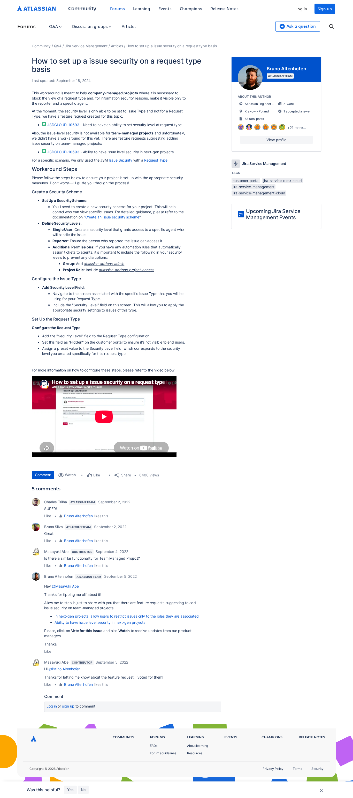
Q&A (54, 26)
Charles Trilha (55, 502)
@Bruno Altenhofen (65, 669)
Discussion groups (90, 26)
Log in (301, 8)
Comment (43, 475)
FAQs (153, 746)
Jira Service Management (86, 46)
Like (47, 516)
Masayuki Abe (56, 551)
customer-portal (246, 180)
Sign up (325, 8)
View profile (276, 140)
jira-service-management (253, 187)
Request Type (155, 160)
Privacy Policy (273, 769)
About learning (197, 746)
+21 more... (296, 127)
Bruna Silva (53, 527)
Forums (117, 8)
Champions (191, 8)
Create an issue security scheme (112, 217)
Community (82, 8)
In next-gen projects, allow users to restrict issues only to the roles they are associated (126, 616)
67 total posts (254, 119)
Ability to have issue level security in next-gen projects (100, 622)
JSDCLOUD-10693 (63, 125)
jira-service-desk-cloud (282, 180)
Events (165, 8)
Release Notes (224, 8)
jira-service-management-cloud (259, 193)
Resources (194, 753)
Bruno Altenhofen (78, 516)
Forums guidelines (163, 753)
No (83, 789)
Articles (129, 26)
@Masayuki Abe (65, 586)
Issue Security (120, 160)
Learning (141, 8)
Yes (70, 789)
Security (317, 769)
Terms (297, 769)
